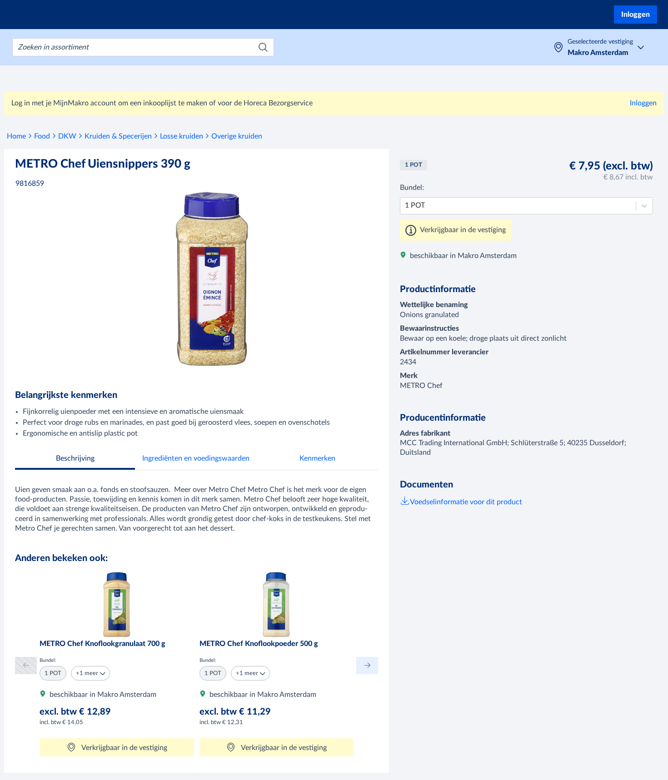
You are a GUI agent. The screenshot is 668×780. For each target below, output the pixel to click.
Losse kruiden (181, 136)
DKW (67, 136)
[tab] (75, 459)
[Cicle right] (367, 665)
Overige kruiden (236, 136)
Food (42, 136)
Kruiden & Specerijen (118, 136)
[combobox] (143, 47)
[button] (90, 673)
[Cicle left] (26, 665)
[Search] (263, 47)
